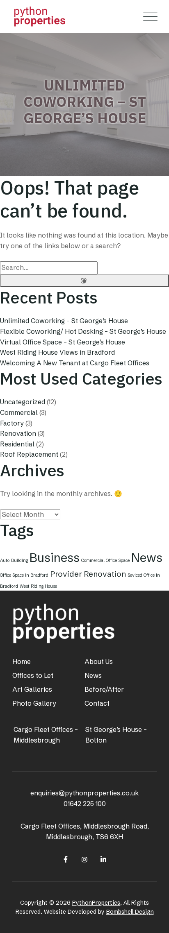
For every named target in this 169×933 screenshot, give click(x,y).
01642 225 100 (85, 803)
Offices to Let (32, 675)
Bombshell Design (130, 911)
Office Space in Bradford (24, 575)
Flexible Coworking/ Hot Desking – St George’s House (83, 331)
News (146, 557)
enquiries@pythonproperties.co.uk (84, 793)
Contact (97, 703)
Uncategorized (22, 402)
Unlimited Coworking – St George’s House (64, 321)
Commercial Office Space (105, 560)
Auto (4, 560)
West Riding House (38, 586)
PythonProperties (96, 902)
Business (55, 557)
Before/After (104, 689)
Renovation (18, 433)
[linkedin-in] (103, 859)
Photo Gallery (34, 703)
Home (21, 661)
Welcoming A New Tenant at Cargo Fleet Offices (74, 363)
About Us (98, 661)
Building (19, 560)
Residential (17, 444)
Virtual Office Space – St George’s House (62, 342)
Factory (12, 423)
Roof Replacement (29, 454)
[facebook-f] (65, 859)
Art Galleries (32, 689)
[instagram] (84, 859)
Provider (66, 574)
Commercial (19, 412)
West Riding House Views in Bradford (57, 352)
